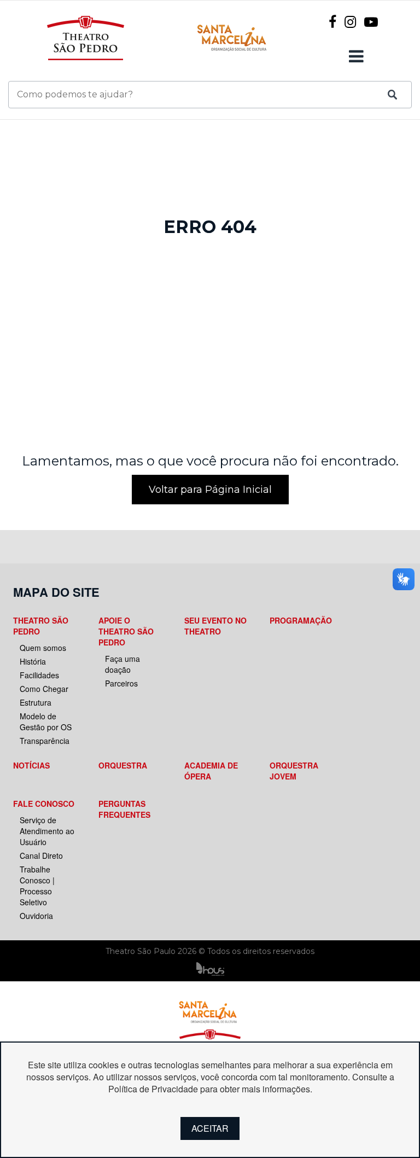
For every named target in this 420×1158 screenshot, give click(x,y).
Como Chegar (44, 688)
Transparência (44, 740)
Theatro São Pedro (40, 626)
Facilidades (39, 675)
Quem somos (43, 647)
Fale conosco (43, 803)
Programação (301, 620)
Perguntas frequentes (124, 809)
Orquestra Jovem (294, 771)
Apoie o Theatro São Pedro (126, 631)
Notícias (31, 765)
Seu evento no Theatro (215, 626)
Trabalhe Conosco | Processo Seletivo (37, 885)
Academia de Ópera (211, 771)
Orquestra (122, 765)
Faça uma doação (122, 664)
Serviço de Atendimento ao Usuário (47, 830)
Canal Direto (41, 855)
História (33, 661)
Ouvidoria (36, 915)
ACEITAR (210, 1128)
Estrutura (35, 702)
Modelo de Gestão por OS (46, 721)
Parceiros (121, 683)
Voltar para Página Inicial (210, 490)
